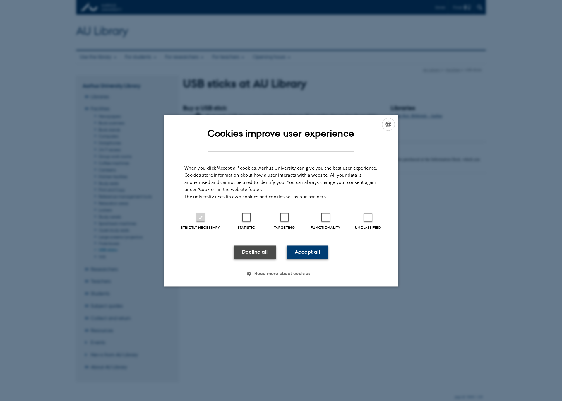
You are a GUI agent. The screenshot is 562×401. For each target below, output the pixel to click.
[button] (281, 273)
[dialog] (281, 200)
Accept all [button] (307, 252)
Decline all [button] (255, 252)
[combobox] (388, 124)
